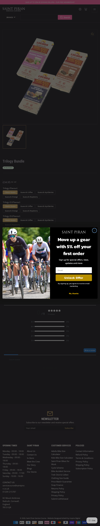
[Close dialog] (94, 230)
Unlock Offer (73, 278)
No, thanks (74, 293)
